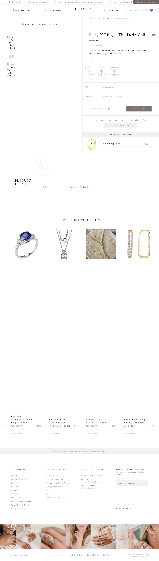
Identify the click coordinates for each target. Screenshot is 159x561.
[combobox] (128, 87)
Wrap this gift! (112, 96)
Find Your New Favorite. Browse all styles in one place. (75, 2)
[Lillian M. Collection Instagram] (79, 537)
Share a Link (108, 108)
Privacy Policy (143, 554)
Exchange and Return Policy (57, 483)
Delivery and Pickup (54, 479)
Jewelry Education (53, 486)
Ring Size (89, 87)
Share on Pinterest (105, 108)
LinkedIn (16, 2)
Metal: (91, 62)
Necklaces (15, 494)
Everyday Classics (18, 479)
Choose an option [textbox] (108, 87)
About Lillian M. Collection (92, 475)
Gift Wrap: (89, 96)
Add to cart (138, 109)
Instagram (9, 2)
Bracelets (15, 486)
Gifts (99, 18)
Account (134, 10)
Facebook (6, 2)
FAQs (48, 490)
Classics (54, 10)
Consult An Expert (121, 126)
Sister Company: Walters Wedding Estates (91, 480)
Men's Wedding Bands (20, 505)
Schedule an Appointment (146, 2)
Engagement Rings (18, 508)
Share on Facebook (102, 108)
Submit (142, 483)
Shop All (14, 475)
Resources (50, 494)
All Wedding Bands (18, 497)
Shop (90, 18)
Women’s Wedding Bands (21, 501)
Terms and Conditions (140, 556)
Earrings (14, 490)
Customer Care (52, 475)
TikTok (20, 2)
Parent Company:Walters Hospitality (89, 486)
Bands (111, 10)
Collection (22, 10)
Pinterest (13, 2)
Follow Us (79, 555)
